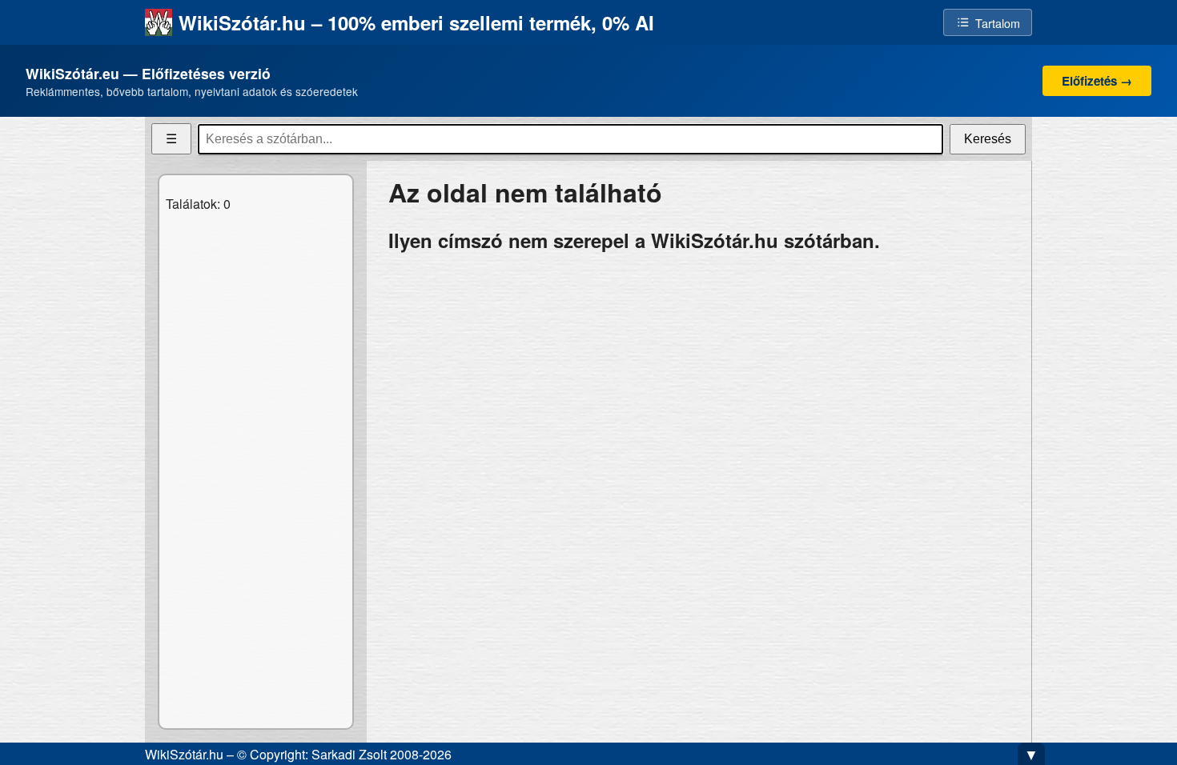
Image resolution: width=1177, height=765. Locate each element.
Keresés (987, 139)
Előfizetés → (1097, 81)
